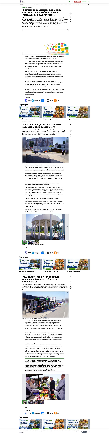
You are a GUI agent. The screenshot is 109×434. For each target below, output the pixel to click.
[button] (67, 226)
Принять (84, 431)
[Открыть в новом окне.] (28, 100)
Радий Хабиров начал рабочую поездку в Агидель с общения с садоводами (59, 4)
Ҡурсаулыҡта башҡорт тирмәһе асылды (75, 4)
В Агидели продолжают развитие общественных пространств (41, 4)
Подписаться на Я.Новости (84, 1)
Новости (21, 4)
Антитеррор (77, 1)
